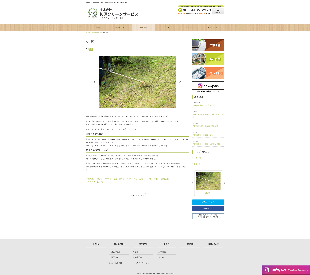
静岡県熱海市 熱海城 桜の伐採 (205, 125)
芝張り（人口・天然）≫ (136, 179)
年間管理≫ (90, 179)
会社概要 (190, 244)
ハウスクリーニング (143, 263)
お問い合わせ (213, 244)
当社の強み (115, 252)
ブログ (166, 244)
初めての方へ (119, 244)
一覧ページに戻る (137, 195)
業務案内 (95, 32)
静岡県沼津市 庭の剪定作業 (204, 104)
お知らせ (197, 164)
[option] (137, 82)
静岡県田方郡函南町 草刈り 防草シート (208, 114)
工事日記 (197, 158)
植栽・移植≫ (119, 179)
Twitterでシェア (209, 202)
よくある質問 (116, 263)
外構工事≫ (165, 179)
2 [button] (139, 110)
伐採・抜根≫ (153, 179)
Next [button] (180, 82)
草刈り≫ (108, 179)
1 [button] (135, 110)
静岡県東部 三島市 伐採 (203, 134)
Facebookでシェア (208, 208)
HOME (88, 32)
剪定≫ (99, 179)
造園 (101, 32)
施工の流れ (115, 257)
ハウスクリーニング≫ (95, 182)
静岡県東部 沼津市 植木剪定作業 (206, 143)
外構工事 (138, 257)
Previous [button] (94, 82)
